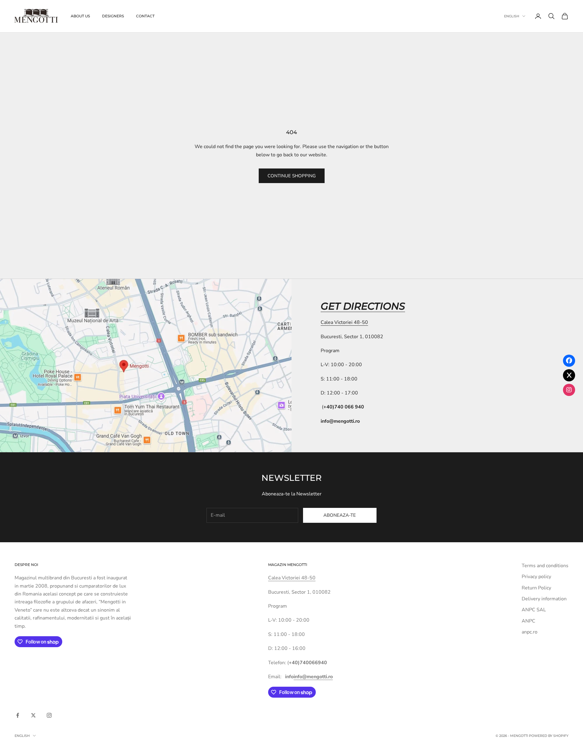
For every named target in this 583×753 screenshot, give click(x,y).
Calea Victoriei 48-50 (344, 322)
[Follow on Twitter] (33, 715)
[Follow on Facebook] (18, 715)
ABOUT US (80, 16)
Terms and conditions (545, 565)
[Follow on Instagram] (49, 715)
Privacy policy (536, 576)
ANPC (528, 621)
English (511, 16)
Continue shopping (292, 176)
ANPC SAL (534, 609)
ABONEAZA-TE (339, 515)
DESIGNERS (113, 16)
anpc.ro (529, 632)
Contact (145, 16)
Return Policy (536, 588)
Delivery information (544, 598)
